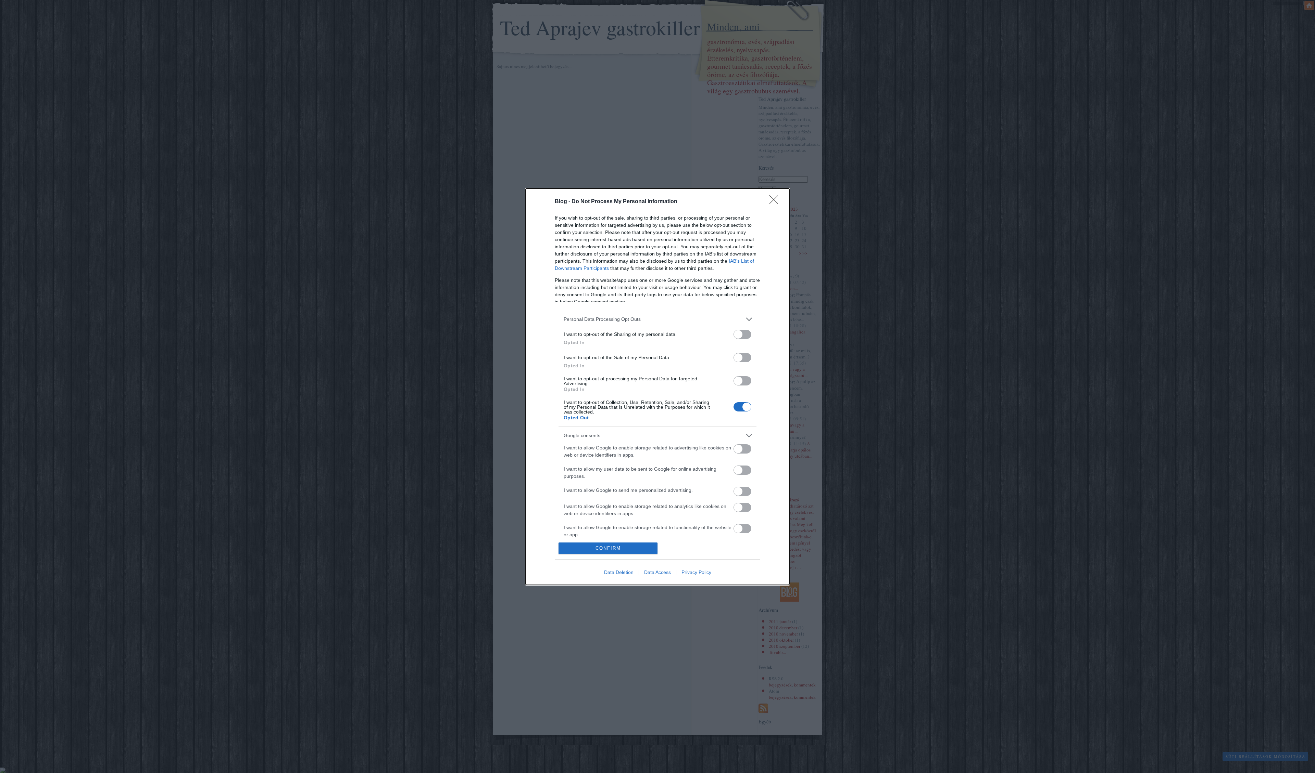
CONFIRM (608, 548)
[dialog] (657, 386)
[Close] (775, 201)
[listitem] (657, 319)
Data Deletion (619, 572)
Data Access (657, 572)
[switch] (742, 334)
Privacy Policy (696, 572)
